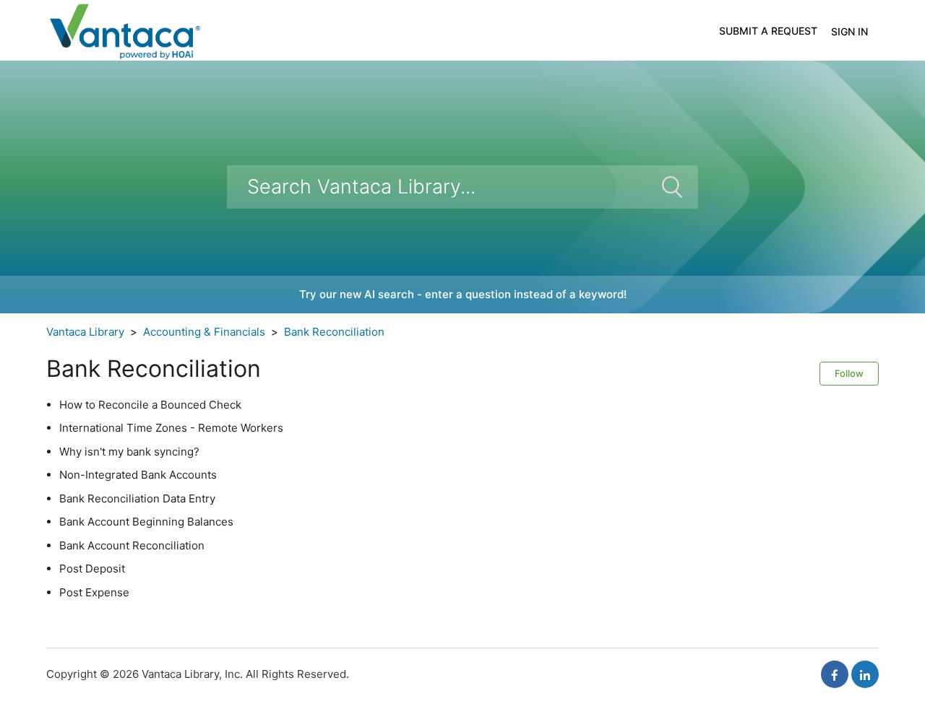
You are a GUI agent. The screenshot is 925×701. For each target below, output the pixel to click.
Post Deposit (92, 568)
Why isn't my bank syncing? (129, 451)
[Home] (124, 29)
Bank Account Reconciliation (132, 545)
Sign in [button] (849, 31)
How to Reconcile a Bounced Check (150, 405)
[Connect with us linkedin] (865, 674)
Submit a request (768, 31)
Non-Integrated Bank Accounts (138, 475)
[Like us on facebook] (834, 674)
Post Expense (94, 592)
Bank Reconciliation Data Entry (137, 498)
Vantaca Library (85, 332)
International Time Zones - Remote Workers (171, 428)
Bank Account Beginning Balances (146, 521)
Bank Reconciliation (334, 332)
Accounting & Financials (204, 332)
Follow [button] (849, 373)
